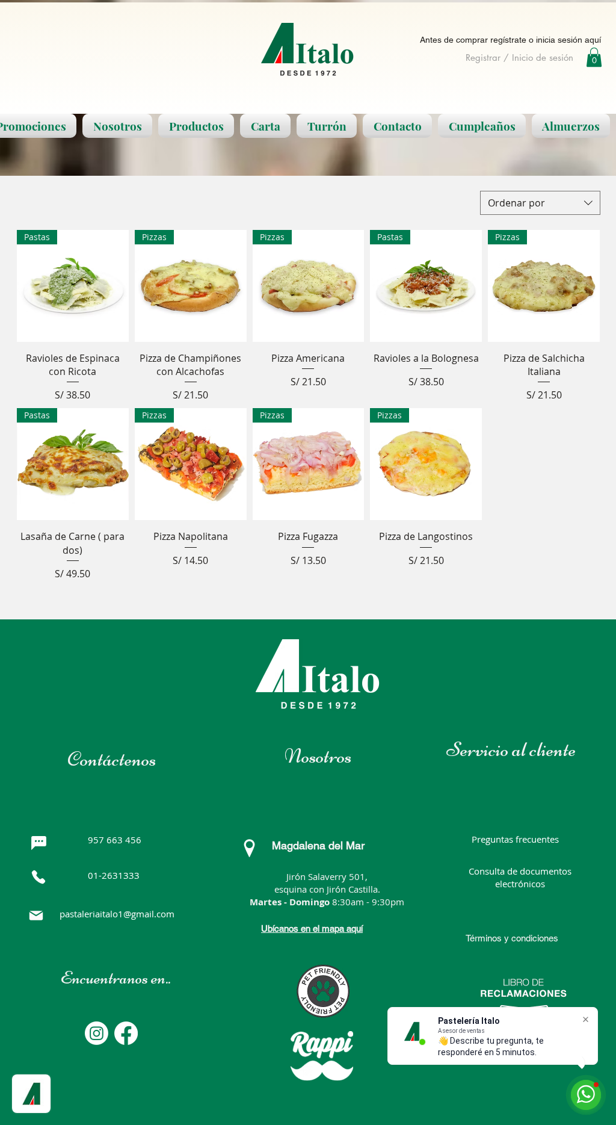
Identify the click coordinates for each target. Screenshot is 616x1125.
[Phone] (38, 877)
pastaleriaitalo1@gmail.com (117, 914)
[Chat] (38, 843)
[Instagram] (96, 1033)
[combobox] (540, 203)
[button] (594, 57)
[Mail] (36, 915)
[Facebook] (126, 1033)
